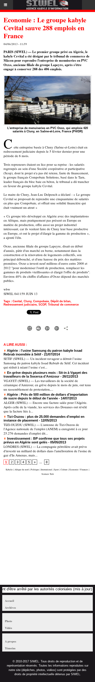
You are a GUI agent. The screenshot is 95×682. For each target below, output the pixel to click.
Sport (56, 469)
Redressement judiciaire (20, 304)
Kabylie (9, 469)
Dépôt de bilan (60, 301)
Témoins (10, 648)
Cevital (17, 301)
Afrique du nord (22, 469)
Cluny (27, 301)
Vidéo (8, 628)
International (46, 469)
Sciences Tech (48, 473)
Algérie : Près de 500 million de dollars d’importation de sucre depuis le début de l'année (46, 396)
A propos (10, 641)
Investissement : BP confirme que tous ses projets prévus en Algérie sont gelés (44, 440)
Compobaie (41, 301)
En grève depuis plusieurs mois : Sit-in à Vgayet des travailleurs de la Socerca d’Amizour (45, 374)
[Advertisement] (45, 532)
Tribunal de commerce (63, 304)
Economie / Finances (78, 469)
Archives (10, 607)
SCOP (42, 304)
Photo (8, 621)
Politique (35, 469)
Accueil (9, 600)
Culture (64, 469)
